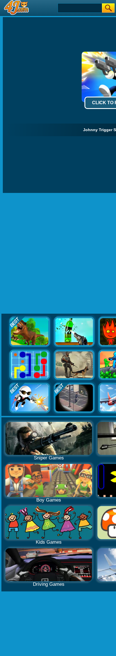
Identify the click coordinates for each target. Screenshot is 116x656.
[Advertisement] (58, 253)
